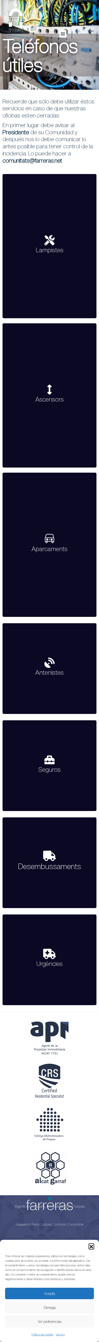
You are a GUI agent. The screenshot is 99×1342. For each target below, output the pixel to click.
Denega (50, 1307)
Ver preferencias (49, 1321)
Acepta (49, 1293)
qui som (60, 1334)
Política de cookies (42, 1334)
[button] (91, 1246)
